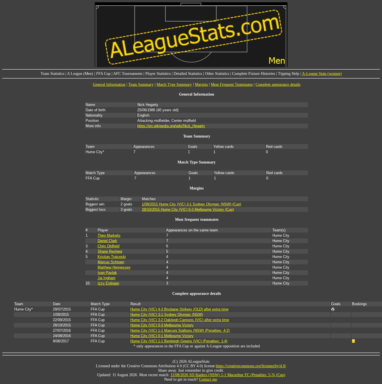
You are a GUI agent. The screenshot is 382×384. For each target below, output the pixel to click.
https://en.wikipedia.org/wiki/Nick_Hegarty (171, 126)
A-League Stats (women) (322, 74)
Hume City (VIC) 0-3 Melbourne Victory (162, 325)
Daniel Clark (107, 241)
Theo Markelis (109, 235)
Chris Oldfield (108, 246)
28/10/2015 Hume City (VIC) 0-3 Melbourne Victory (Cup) (188, 209)
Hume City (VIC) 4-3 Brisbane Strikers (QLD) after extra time (179, 309)
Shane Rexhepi (110, 251)
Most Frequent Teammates (232, 84)
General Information (109, 84)
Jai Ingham (106, 278)
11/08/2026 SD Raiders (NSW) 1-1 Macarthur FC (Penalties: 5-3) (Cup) (228, 375)
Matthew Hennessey (114, 267)
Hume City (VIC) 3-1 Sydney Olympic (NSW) (166, 314)
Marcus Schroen (111, 262)
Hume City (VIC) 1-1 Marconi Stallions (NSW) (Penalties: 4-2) (180, 330)
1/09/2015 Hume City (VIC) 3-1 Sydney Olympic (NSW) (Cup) (191, 204)
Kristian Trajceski (112, 257)
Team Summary (141, 84)
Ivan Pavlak (107, 273)
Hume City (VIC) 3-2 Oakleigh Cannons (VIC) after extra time (179, 320)
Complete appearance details (278, 84)
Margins (201, 84)
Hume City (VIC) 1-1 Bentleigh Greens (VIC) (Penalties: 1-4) (178, 341)
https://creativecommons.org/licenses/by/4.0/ (251, 366)
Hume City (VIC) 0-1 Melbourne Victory (162, 336)
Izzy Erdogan (108, 283)
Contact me (208, 379)
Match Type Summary (174, 84)
